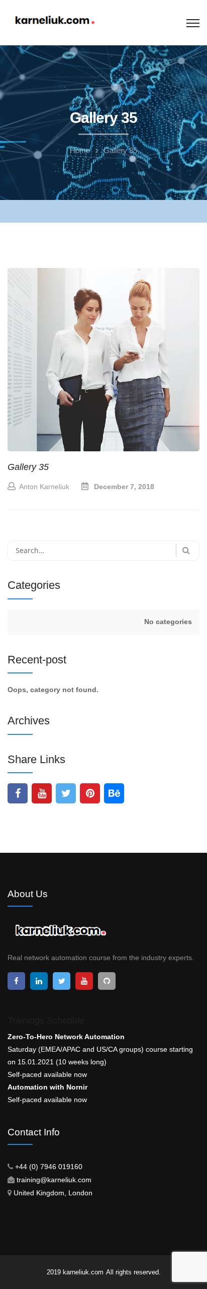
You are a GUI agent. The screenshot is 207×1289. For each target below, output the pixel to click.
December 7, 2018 (124, 487)
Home (80, 150)
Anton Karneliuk (44, 487)
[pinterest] (90, 793)
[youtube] (42, 793)
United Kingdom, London (53, 1193)
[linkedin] (39, 981)
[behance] (114, 793)
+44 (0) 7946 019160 (48, 1167)
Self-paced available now (47, 1074)
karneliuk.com (83, 1272)
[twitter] (66, 793)
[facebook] (18, 793)
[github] (107, 981)
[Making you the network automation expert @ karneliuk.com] (54, 21)
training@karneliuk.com (54, 1180)
